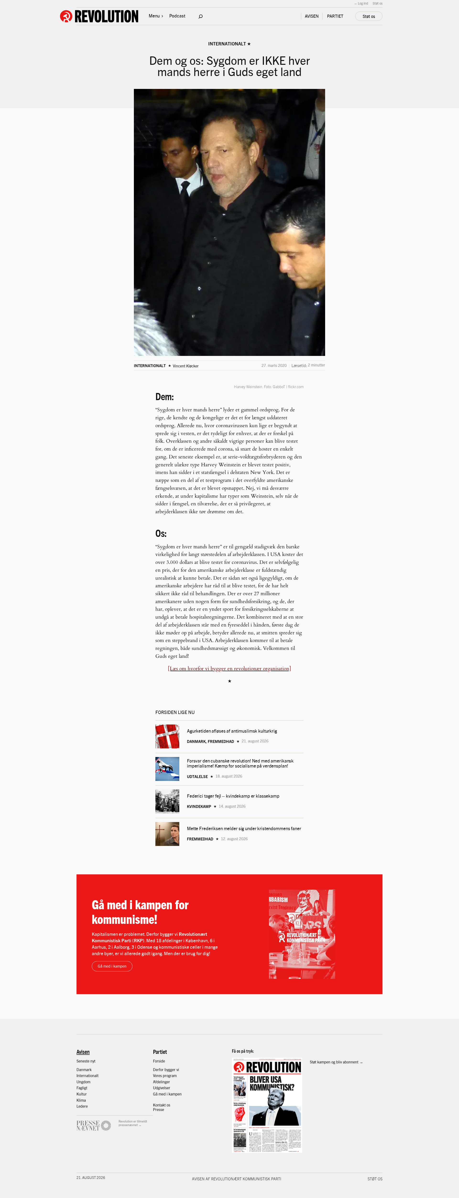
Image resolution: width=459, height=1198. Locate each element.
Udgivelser (161, 1087)
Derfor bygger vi (166, 1069)
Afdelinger (161, 1081)
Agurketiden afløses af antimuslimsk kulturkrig (232, 730)
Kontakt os (161, 1104)
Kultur (81, 1093)
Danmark (84, 1069)
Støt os (377, 3)
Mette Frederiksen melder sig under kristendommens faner (244, 828)
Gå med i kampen (112, 966)
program (170, 1075)
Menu (154, 15)
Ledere (82, 1106)
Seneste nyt (85, 1060)
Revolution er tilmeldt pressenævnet (133, 1123)
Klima (81, 1100)
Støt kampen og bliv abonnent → (336, 1061)
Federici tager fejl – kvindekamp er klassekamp (233, 795)
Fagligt (81, 1087)
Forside (159, 1060)
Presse (158, 1109)
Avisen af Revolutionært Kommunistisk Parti (236, 1178)
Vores (158, 1075)
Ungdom (83, 1081)
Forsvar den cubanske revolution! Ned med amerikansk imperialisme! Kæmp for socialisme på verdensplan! (240, 763)
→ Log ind (361, 3)
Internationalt (227, 43)
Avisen (83, 1051)
